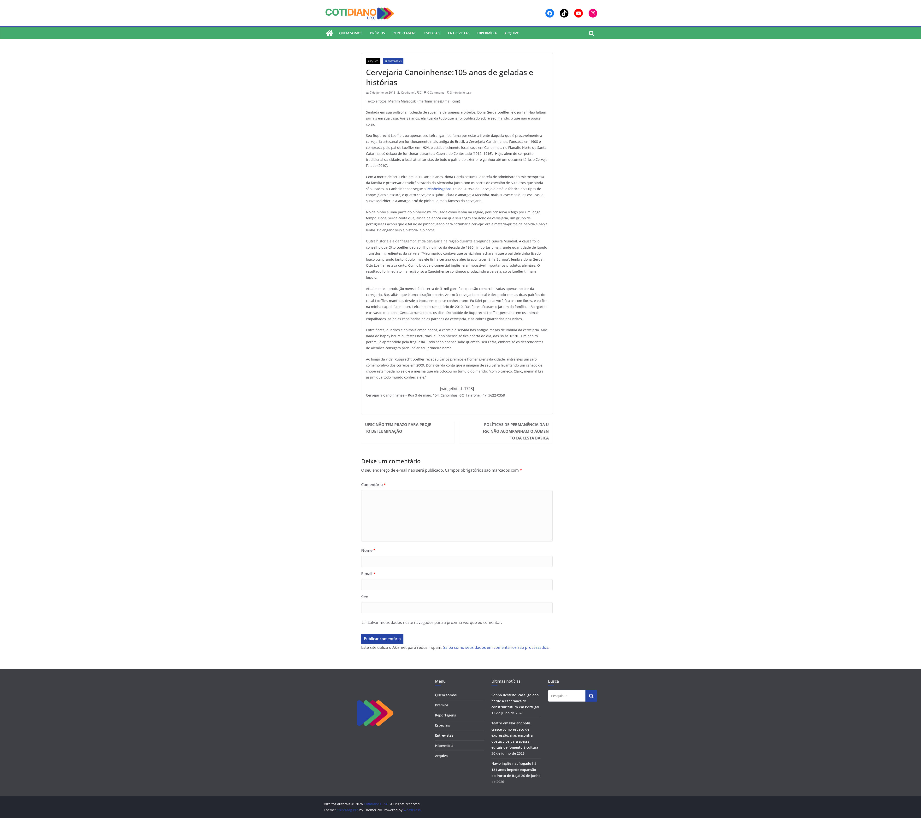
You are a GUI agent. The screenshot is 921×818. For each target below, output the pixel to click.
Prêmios (377, 33)
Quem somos (350, 33)
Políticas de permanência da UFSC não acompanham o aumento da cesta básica (516, 431)
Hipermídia (487, 33)
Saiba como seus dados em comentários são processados (495, 647)
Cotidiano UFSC (411, 92)
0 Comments (435, 92)
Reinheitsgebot (439, 188)
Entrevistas (459, 33)
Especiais (432, 33)
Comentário (373, 484)
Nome (368, 550)
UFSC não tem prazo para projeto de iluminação (398, 428)
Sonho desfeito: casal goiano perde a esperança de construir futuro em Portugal (515, 701)
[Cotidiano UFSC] (329, 33)
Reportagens (405, 33)
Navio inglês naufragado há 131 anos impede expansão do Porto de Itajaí (513, 769)
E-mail (368, 573)
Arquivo (512, 33)
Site (364, 597)
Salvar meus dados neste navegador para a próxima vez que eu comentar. (435, 622)
